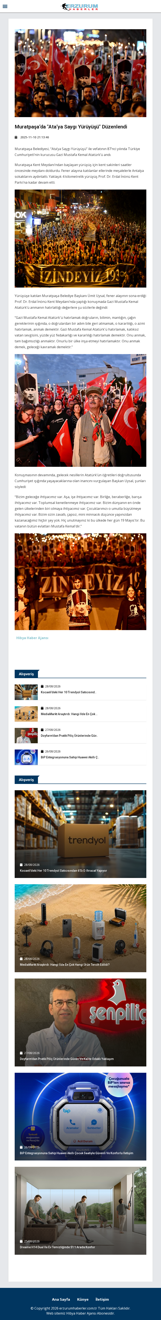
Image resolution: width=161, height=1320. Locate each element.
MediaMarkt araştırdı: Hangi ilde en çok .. (69, 714)
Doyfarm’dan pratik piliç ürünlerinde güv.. (69, 735)
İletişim (102, 1299)
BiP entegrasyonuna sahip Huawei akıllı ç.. (70, 757)
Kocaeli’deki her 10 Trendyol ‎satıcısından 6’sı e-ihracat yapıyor (63, 870)
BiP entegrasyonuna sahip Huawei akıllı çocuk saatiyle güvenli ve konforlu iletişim (76, 1153)
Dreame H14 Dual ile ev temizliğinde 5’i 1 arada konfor (57, 1247)
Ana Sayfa (61, 1299)
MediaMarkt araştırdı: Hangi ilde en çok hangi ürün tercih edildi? (65, 964)
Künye (82, 1299)
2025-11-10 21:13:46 (34, 137)
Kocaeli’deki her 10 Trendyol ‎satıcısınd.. (68, 692)
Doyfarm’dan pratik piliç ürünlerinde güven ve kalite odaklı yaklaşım (67, 1059)
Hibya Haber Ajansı (81, 1313)
